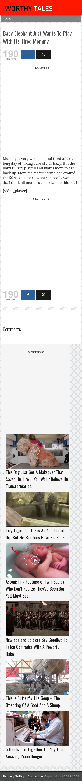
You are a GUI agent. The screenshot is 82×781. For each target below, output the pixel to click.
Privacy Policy (13, 776)
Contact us (36, 776)
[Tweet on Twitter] (43, 54)
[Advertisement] (41, 111)
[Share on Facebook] (28, 54)
